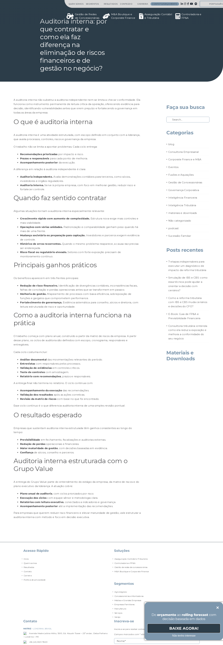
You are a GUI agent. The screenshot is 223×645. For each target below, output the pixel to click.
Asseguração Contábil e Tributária (131, 559)
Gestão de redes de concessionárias (131, 567)
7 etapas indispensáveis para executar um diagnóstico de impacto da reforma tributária (187, 266)
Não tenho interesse (184, 635)
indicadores (90, 502)
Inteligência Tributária (182, 205)
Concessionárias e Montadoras (128, 596)
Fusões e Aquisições (181, 174)
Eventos (173, 167)
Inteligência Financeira (182, 197)
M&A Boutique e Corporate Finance (131, 571)
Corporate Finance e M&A (184, 159)
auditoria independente (61, 169)
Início (26, 559)
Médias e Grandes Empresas (127, 600)
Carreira (28, 575)
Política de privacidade (34, 580)
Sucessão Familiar (179, 235)
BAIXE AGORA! (184, 628)
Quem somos (30, 563)
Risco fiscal (27, 252)
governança (124, 108)
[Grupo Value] (35, 10)
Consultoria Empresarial (183, 151)
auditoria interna (26, 99)
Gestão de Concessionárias (185, 182)
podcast (173, 228)
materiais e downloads (182, 213)
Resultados (29, 567)
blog (171, 144)
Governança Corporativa (183, 190)
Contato (28, 571)
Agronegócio (120, 592)
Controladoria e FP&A (125, 563)
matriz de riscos (100, 336)
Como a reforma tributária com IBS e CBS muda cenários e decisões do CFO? (187, 302)
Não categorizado (179, 220)
